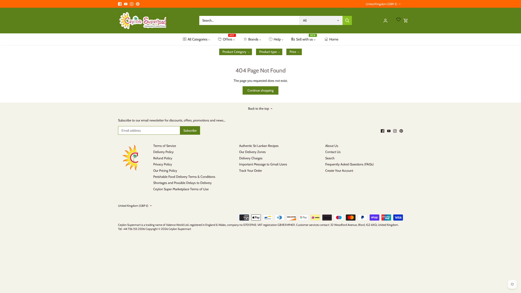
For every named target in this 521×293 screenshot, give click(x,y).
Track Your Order (250, 171)
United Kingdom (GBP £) (381, 4)
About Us (331, 146)
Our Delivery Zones (252, 152)
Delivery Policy (163, 152)
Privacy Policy (162, 164)
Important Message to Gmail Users (263, 164)
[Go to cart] (405, 20)
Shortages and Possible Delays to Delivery (182, 183)
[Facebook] (119, 4)
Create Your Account (339, 171)
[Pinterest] (137, 4)
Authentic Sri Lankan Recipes (259, 146)
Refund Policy (162, 158)
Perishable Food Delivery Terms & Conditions (184, 177)
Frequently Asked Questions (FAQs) (349, 164)
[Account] (385, 20)
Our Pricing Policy (165, 171)
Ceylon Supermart (180, 229)
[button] (235, 52)
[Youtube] (125, 4)
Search (330, 158)
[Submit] (347, 20)
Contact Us (333, 152)
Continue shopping (260, 90)
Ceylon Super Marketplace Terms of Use (181, 189)
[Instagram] (131, 4)
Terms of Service (164, 146)
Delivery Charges (251, 158)
